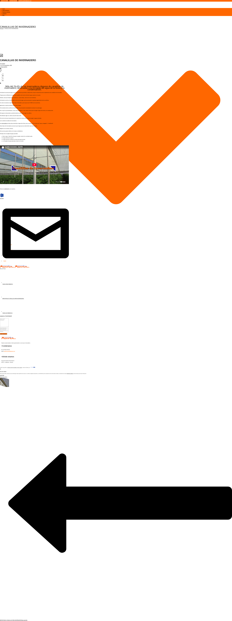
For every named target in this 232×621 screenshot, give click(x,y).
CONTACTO (6, 189)
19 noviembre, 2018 (7, 65)
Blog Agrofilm (4, 66)
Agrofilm (3, 63)
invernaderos (4, 123)
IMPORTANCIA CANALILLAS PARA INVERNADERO (13, 298)
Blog (3, 15)
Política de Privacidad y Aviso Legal (14, 367)
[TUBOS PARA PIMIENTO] (10, 282)
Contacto (4, 13)
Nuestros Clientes (6, 12)
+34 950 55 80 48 (13, 0)
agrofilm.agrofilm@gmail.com (24, 0)
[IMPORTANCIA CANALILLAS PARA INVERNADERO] (10, 297)
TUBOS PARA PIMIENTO (7, 284)
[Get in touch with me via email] (35, 266)
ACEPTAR (2, 375)
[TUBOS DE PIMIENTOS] (10, 311)
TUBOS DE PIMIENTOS (7, 313)
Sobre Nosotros (5, 10)
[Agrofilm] (14, 267)
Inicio (3, 8)
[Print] (0, 83)
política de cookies (70, 373)
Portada (1, 28)
